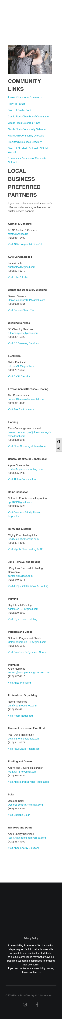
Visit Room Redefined (20, 715)
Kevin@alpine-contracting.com (25, 469)
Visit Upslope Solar (19, 815)
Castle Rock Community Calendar (27, 129)
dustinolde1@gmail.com (21, 267)
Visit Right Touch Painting (22, 619)
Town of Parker (16, 104)
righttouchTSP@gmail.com (23, 609)
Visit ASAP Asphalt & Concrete (25, 244)
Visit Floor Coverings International (27, 446)
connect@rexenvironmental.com (26, 399)
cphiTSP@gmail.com (20, 502)
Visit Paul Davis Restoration (24, 748)
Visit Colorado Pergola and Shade (27, 652)
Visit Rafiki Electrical (19, 376)
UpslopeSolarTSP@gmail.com (25, 804)
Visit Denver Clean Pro (21, 310)
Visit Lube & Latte (18, 277)
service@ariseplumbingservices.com (28, 672)
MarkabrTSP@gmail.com (22, 771)
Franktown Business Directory (25, 142)
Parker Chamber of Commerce (25, 97)
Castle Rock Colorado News (24, 123)
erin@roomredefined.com (22, 705)
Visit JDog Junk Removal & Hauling (28, 586)
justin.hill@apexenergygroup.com (27, 837)
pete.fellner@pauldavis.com (23, 738)
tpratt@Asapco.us (18, 234)
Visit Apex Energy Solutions (23, 848)
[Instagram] (25, 1004)
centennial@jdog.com (20, 576)
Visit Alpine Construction (22, 479)
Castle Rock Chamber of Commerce (28, 116)
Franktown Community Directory (26, 135)
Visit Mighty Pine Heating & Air (25, 549)
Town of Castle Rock (19, 110)
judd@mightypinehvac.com (23, 539)
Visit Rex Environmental (21, 409)
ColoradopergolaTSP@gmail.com (27, 642)
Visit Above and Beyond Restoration (28, 782)
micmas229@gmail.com (21, 366)
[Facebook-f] (37, 1004)
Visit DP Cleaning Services (23, 343)
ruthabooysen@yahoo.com (23, 333)
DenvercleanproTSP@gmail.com (26, 300)
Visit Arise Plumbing (19, 682)
